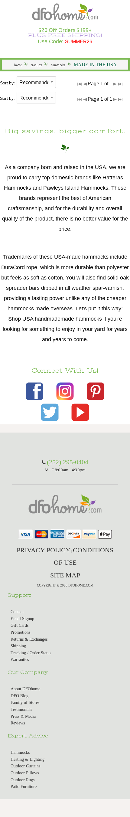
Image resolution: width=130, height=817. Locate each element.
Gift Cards (19, 625)
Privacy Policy (43, 550)
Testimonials (21, 709)
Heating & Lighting (27, 759)
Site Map (65, 575)
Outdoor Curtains (25, 766)
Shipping (18, 646)
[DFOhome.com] (65, 11)
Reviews (18, 723)
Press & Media (23, 716)
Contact (17, 611)
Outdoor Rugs (22, 780)
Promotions (20, 632)
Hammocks (20, 752)
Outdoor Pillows (25, 773)
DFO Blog (19, 696)
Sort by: (7, 82)
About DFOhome (25, 689)
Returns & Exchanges (29, 639)
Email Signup (22, 618)
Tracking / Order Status (31, 653)
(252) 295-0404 (67, 462)
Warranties (20, 659)
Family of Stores (25, 702)
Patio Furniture (24, 786)
